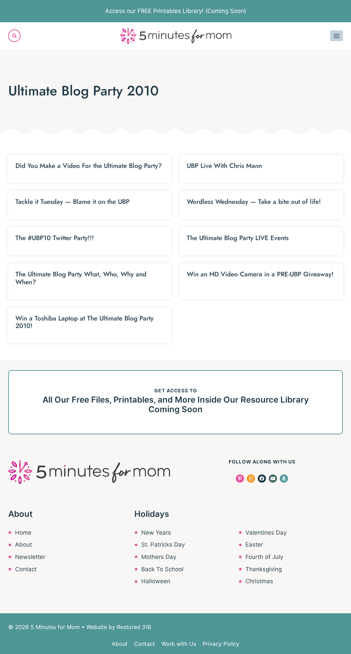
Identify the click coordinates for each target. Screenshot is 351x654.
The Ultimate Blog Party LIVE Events (238, 238)
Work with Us (178, 643)
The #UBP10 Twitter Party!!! (54, 238)
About (23, 544)
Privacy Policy (221, 643)
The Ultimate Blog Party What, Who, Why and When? (80, 278)
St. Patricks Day (163, 544)
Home (23, 532)
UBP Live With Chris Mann (224, 165)
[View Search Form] (14, 35)
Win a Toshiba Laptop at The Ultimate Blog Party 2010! (84, 322)
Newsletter (30, 556)
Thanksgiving (263, 569)
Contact (26, 569)
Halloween (155, 581)
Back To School (162, 569)
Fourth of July (264, 556)
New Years (156, 532)
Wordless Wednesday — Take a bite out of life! (254, 201)
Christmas (259, 581)
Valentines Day (266, 532)
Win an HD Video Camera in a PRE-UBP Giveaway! (260, 274)
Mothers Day (158, 556)
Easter (254, 544)
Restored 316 (134, 627)
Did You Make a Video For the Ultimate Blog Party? (88, 165)
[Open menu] (336, 35)
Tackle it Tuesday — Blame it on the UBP (72, 201)
